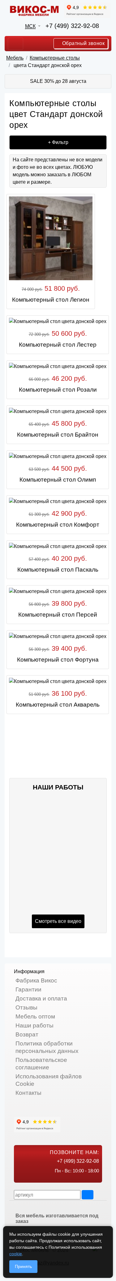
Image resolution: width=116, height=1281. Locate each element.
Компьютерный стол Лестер (58, 344)
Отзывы (26, 1007)
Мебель (15, 58)
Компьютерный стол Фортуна (58, 659)
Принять (23, 1266)
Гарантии (28, 989)
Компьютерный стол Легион (50, 299)
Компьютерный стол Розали (58, 389)
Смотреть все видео (58, 921)
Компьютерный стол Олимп (57, 479)
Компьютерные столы (55, 58)
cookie (15, 1253)
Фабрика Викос (36, 980)
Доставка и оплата (41, 998)
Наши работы (34, 1025)
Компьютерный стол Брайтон (57, 434)
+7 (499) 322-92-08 (72, 25)
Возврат (26, 1034)
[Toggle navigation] (15, 44)
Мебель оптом (35, 1016)
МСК (30, 26)
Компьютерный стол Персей (57, 614)
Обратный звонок (83, 43)
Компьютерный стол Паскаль (57, 569)
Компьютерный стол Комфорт (57, 524)
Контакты (28, 1093)
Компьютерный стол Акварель (58, 704)
